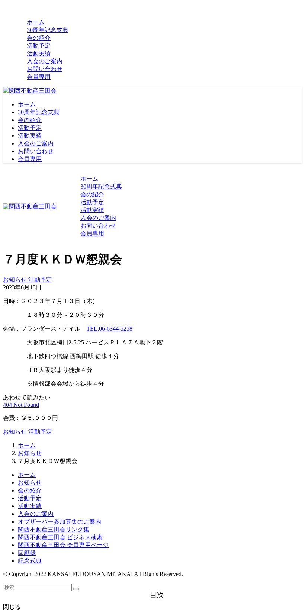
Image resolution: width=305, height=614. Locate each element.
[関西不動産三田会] (30, 90)
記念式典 (30, 560)
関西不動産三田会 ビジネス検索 (60, 537)
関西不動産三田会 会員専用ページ (63, 545)
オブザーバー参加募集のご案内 (59, 521)
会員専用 (39, 77)
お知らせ (15, 279)
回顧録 (27, 553)
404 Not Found (21, 405)
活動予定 (40, 279)
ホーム (27, 475)
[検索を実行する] (76, 589)
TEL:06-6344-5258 (109, 328)
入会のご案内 (36, 514)
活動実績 (30, 506)
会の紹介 (30, 490)
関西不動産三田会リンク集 (53, 529)
